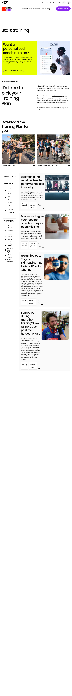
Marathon (11, 212)
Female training (10, 240)
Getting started (10, 245)
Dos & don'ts (10, 226)
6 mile (10, 202)
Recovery (11, 255)
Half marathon (11, 206)
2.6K (9, 197)
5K (8, 199)
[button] (9, 183)
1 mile (9, 188)
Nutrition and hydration (10, 250)
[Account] (69, 2)
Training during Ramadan (10, 259)
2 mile (10, 194)
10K (9, 191)
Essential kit (10, 231)
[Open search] (64, 2)
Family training (10, 235)
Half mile (10, 210)
